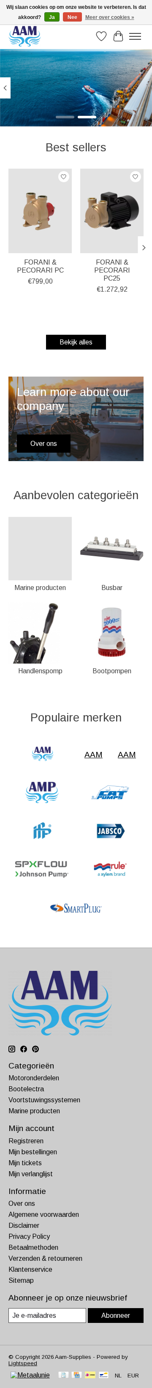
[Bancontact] (103, 1376)
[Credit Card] (76, 1376)
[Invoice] (63, 1376)
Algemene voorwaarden (43, 1214)
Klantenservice (30, 1269)
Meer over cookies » (109, 17)
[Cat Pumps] (110, 793)
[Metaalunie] (30, 1375)
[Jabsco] (110, 831)
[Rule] (110, 870)
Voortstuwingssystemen (44, 1100)
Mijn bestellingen (32, 1152)
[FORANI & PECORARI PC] (40, 211)
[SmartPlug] (76, 909)
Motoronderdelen (33, 1078)
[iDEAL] (90, 1376)
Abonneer (115, 1315)
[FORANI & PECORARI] (41, 831)
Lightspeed (22, 1363)
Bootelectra (26, 1089)
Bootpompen (111, 671)
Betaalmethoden (33, 1247)
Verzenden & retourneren (45, 1258)
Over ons (21, 1203)
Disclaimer (23, 1225)
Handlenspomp (40, 671)
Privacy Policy (29, 1236)
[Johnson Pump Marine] (41, 870)
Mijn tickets (25, 1163)
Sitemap (21, 1280)
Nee (72, 17)
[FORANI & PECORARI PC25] (112, 211)
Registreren (25, 1141)
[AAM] (42, 754)
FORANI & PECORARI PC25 (112, 270)
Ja (52, 17)
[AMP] (41, 793)
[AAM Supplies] (24, 36)
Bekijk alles (76, 342)
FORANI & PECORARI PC (40, 266)
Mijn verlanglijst (30, 1174)
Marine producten (40, 587)
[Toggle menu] (135, 36)
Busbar (111, 587)
